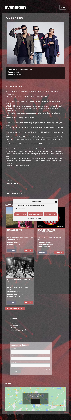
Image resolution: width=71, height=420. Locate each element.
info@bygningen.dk (19, 330)
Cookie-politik (31, 218)
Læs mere (12, 250)
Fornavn (13, 355)
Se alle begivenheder (15, 308)
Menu (63, 7)
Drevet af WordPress (19, 414)
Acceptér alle (20, 214)
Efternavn (13, 362)
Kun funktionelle (35, 214)
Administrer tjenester (20, 208)
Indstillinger (50, 214)
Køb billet (28, 250)
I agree (35, 401)
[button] (56, 201)
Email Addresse (15, 349)
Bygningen (9, 414)
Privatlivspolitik (38, 218)
